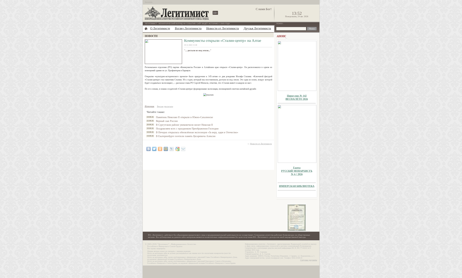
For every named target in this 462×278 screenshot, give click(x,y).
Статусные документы (308, 260)
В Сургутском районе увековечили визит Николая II (184, 124)
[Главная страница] (146, 28)
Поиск (279, 24)
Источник (149, 106)
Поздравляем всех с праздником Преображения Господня (187, 128)
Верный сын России (167, 121)
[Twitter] (154, 149)
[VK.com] (148, 149)
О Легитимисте (160, 28)
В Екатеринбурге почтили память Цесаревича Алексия (185, 136)
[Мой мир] (166, 149)
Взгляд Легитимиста (188, 28)
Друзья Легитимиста (257, 28)
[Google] (177, 149)
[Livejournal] (171, 149)
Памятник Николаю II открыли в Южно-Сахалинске (184, 117)
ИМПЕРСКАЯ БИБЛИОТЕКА (296, 186)
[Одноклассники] (160, 149)
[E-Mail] (183, 149)
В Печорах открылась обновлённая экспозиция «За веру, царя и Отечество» (197, 132)
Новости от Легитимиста (222, 28)
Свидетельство (297, 218)
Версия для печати (165, 106)
